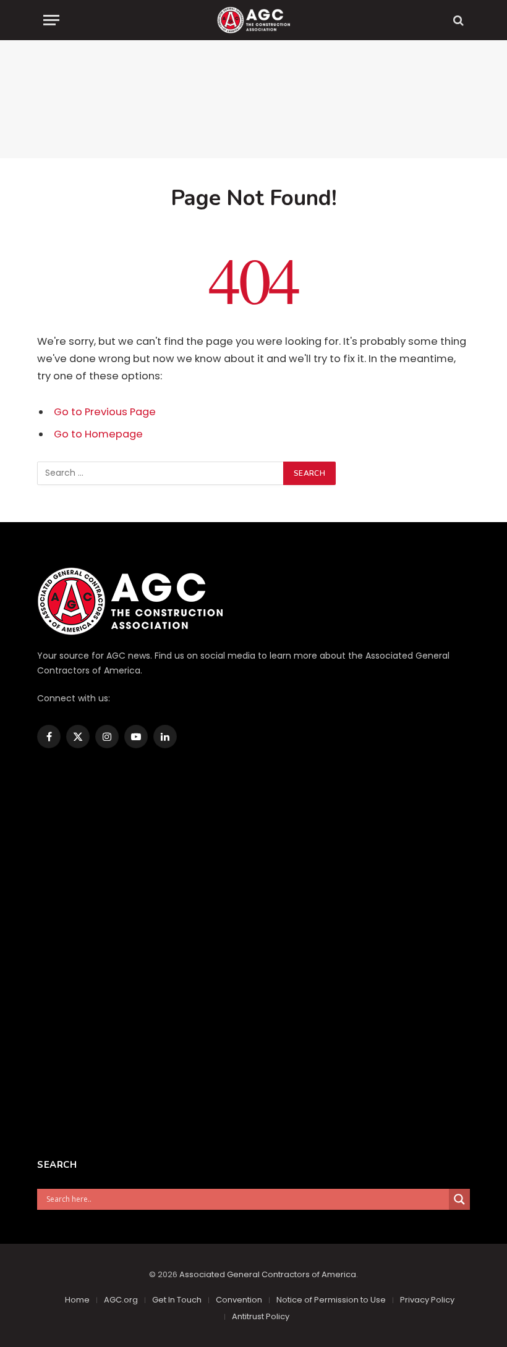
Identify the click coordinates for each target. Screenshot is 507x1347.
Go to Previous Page (105, 412)
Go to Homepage (98, 434)
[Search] (457, 20)
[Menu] (51, 20)
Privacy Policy (427, 1300)
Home (77, 1300)
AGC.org (121, 1300)
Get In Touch (177, 1300)
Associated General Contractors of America (267, 1274)
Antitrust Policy (260, 1316)
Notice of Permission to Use (331, 1300)
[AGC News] (253, 20)
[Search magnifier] (459, 1199)
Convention (239, 1300)
